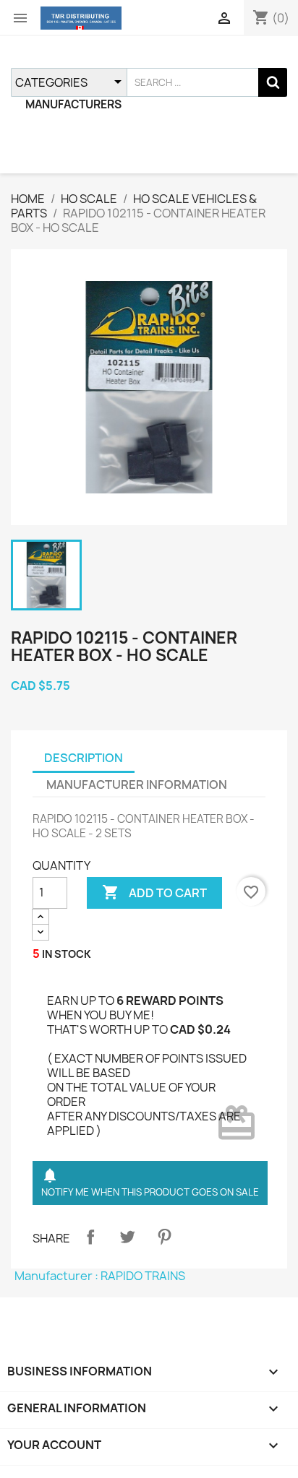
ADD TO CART (154, 892)
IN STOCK (66, 954)
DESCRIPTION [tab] (83, 758)
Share (90, 1236)
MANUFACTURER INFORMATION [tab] (136, 784)
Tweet (127, 1236)
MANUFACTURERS (73, 104)
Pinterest (164, 1236)
